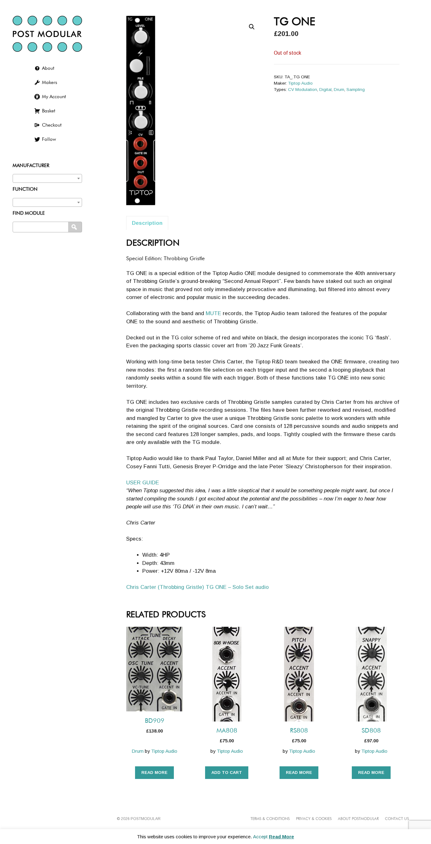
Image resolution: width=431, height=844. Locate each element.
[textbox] (47, 177)
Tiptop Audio (300, 83)
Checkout (52, 125)
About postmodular (358, 819)
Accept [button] (260, 836)
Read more (154, 772)
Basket (48, 111)
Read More (281, 836)
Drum (339, 89)
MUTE (213, 313)
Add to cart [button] (226, 772)
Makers (49, 82)
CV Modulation (302, 89)
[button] (251, 27)
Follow (49, 139)
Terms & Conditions (270, 819)
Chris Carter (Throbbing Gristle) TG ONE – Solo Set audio (197, 587)
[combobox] (47, 178)
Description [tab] (147, 223)
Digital (325, 89)
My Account (54, 96)
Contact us (397, 819)
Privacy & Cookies (314, 819)
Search (75, 227)
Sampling (355, 89)
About (48, 68)
